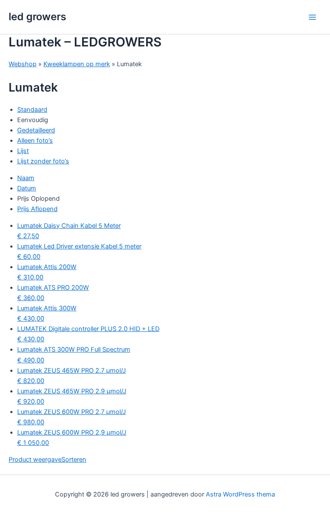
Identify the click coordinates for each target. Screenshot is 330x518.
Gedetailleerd (36, 130)
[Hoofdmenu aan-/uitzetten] (312, 17)
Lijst (23, 151)
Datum (26, 188)
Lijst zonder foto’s (43, 161)
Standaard (32, 109)
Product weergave (35, 459)
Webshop (23, 64)
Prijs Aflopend (37, 209)
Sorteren (73, 459)
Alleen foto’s (35, 140)
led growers (37, 16)
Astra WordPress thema (240, 494)
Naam (25, 178)
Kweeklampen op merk (76, 64)
